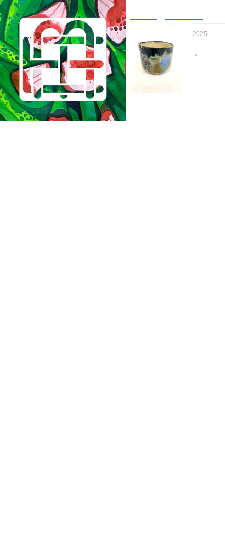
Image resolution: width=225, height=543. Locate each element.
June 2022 (37, 393)
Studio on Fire (43, 525)
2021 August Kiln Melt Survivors (70, 424)
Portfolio (29, 129)
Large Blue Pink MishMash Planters (76, 332)
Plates (37, 200)
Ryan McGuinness (50, 536)
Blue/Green (49, 281)
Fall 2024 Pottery (48, 159)
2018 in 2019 (41, 485)
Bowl (34, 169)
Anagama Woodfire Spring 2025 (70, 149)
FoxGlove (36, 373)
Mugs (35, 179)
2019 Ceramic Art (48, 475)
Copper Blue (50, 251)
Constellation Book (50, 516)
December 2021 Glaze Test (63, 403)
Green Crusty (52, 322)
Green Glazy (51, 271)
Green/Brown (51, 261)
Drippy (41, 312)
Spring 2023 (40, 342)
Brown (41, 230)
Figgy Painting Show (53, 383)
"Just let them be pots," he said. (71, 495)
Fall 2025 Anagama (51, 139)
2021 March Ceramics (55, 434)
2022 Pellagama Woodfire (60, 363)
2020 (29, 464)
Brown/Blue (49, 292)
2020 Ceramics (45, 444)
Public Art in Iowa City (55, 454)
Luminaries (38, 353)
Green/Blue (49, 301)
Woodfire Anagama (55, 190)
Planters (39, 220)
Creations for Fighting (54, 505)
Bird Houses (45, 210)
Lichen (42, 240)
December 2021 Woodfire (60, 414)
